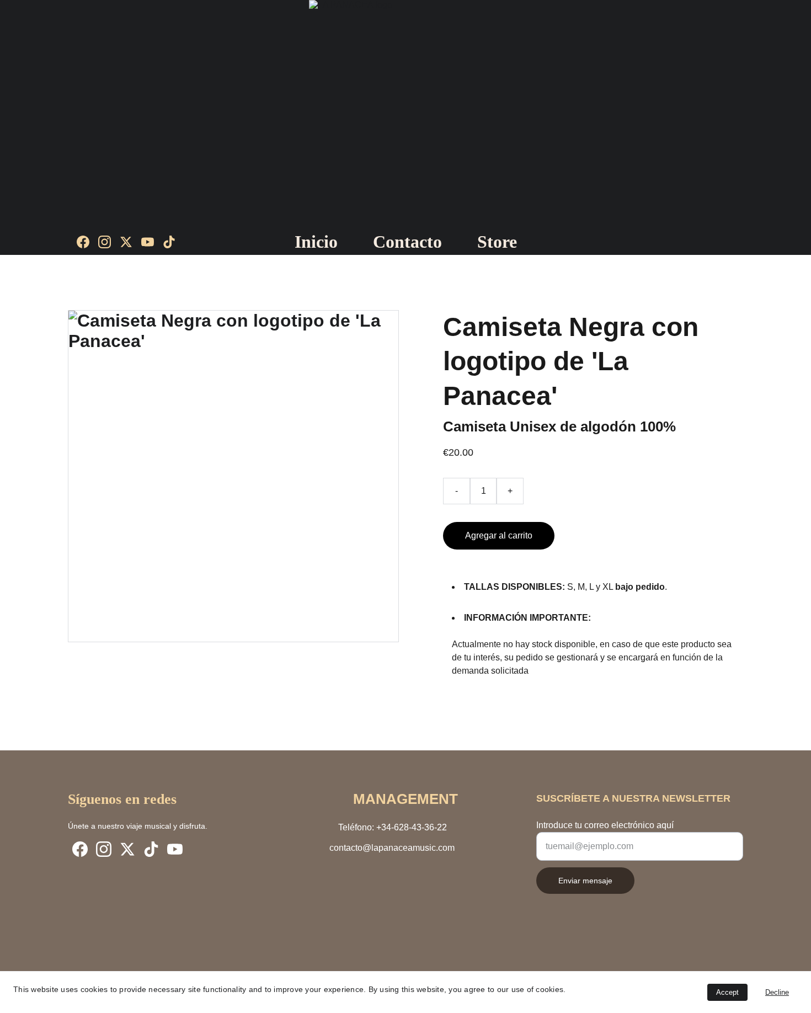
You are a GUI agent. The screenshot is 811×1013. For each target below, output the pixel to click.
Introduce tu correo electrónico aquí (605, 825)
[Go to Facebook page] (87, 242)
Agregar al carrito (498, 535)
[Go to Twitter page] (130, 242)
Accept (727, 992)
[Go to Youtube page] (152, 242)
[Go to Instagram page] (109, 242)
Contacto (407, 242)
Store (497, 242)
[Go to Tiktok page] (169, 242)
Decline (777, 992)
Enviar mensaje (585, 880)
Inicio (316, 242)
